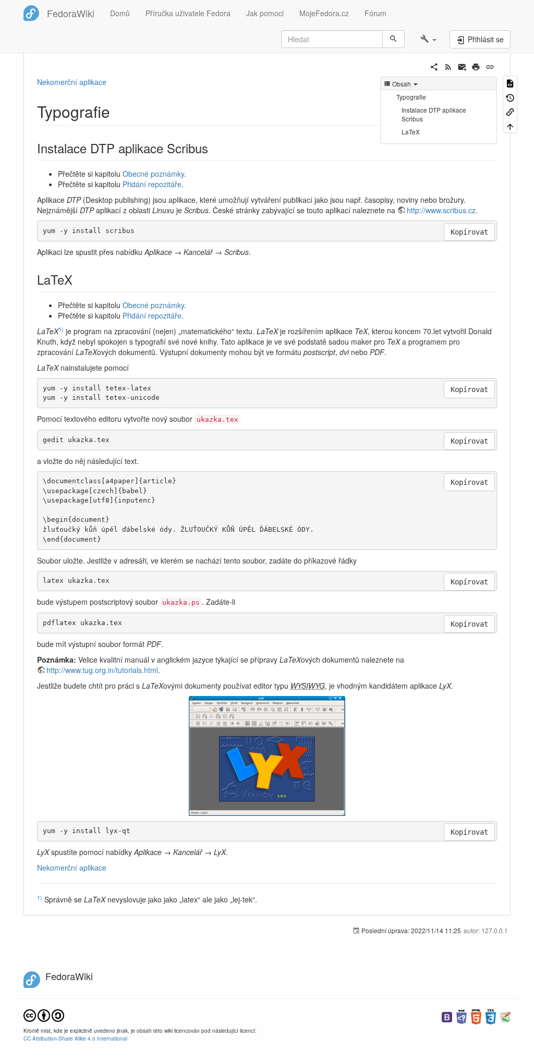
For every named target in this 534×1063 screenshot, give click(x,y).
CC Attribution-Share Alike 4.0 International (75, 1038)
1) (61, 329)
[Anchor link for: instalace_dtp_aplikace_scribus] (214, 147)
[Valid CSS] (491, 1015)
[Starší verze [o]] (510, 96)
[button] (428, 39)
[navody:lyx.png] (267, 756)
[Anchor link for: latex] (78, 279)
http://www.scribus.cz (441, 210)
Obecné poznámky (153, 173)
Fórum (375, 13)
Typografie (411, 96)
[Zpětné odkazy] (510, 111)
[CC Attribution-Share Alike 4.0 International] (43, 1014)
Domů (120, 13)
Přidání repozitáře (152, 184)
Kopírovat (469, 232)
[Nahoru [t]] (510, 125)
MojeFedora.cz (324, 13)
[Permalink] (490, 65)
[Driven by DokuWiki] (505, 1015)
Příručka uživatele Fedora (187, 13)
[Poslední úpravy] (448, 65)
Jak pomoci (265, 13)
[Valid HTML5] (476, 1015)
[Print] (475, 65)
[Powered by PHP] (461, 1015)
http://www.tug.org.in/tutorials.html (102, 670)
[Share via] (434, 65)
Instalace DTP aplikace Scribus (434, 114)
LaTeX (411, 131)
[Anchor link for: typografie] (118, 111)
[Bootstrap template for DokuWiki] (447, 1015)
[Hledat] (393, 39)
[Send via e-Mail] (462, 65)
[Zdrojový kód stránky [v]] (510, 82)
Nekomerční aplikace (71, 82)
